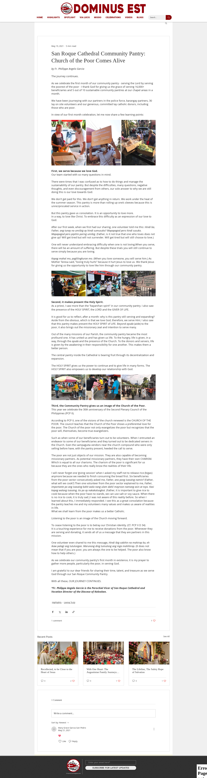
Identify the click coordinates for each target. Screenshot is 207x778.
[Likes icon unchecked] (60, 741)
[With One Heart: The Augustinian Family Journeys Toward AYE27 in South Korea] (103, 653)
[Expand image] (68, 142)
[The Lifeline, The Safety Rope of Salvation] (149, 653)
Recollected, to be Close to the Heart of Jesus (56, 671)
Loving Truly (69, 602)
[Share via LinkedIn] (66, 612)
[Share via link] (73, 612)
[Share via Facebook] (52, 612)
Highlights (57, 602)
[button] (166, 23)
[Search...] (169, 17)
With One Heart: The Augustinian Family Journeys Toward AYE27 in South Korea (103, 671)
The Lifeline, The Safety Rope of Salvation (147, 671)
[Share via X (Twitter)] (59, 612)
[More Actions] (154, 729)
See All (166, 636)
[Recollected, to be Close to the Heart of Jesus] (57, 653)
